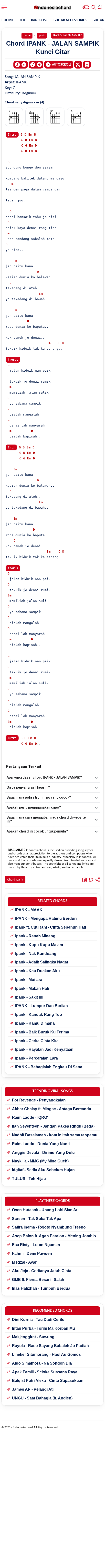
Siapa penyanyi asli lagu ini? (28, 787)
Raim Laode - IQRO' (30, 1117)
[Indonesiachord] (52, 7)
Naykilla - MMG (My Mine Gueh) (40, 1161)
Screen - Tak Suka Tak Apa (36, 1219)
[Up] (36, 65)
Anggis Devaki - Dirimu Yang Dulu (43, 1152)
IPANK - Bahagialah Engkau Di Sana (48, 1067)
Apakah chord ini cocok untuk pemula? (37, 831)
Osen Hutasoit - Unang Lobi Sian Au (45, 1210)
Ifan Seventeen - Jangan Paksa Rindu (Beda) (53, 1126)
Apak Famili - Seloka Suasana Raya (44, 1372)
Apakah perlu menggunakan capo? (34, 807)
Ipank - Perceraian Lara (36, 1058)
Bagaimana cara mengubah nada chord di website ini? (46, 819)
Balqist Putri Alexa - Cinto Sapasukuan (48, 1380)
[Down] (20, 65)
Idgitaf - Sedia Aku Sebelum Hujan (43, 1170)
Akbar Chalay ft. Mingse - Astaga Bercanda (51, 1109)
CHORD (7, 20)
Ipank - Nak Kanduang (35, 953)
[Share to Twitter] (91, 879)
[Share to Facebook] (84, 879)
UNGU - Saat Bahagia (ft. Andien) (42, 1398)
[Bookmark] (87, 64)
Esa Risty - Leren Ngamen (36, 1245)
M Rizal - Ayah (25, 1262)
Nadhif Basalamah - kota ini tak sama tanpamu (54, 1135)
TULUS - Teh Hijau (29, 1179)
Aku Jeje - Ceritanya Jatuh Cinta (41, 1271)
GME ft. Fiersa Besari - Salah (38, 1280)
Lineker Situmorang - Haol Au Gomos (46, 1354)
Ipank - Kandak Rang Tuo (38, 1014)
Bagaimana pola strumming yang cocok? (39, 797)
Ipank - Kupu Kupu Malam (39, 945)
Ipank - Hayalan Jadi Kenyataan (44, 1049)
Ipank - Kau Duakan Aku (37, 971)
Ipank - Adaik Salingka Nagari (42, 962)
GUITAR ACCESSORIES (69, 20)
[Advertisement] (52, 1540)
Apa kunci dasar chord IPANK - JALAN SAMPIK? (44, 777)
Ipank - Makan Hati (32, 988)
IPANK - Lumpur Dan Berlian (41, 1006)
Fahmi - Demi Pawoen (32, 1253)
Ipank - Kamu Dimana (35, 1023)
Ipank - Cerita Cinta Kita (37, 1041)
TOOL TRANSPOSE (33, 20)
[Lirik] (78, 65)
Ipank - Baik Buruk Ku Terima (42, 1032)
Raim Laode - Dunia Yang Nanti (41, 1144)
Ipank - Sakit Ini (29, 997)
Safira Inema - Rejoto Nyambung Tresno (49, 1227)
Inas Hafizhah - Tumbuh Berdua (41, 1288)
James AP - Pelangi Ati (32, 1389)
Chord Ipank (15, 879)
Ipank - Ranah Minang (35, 936)
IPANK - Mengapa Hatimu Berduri (46, 918)
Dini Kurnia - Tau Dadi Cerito (38, 1320)
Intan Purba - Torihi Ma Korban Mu (43, 1328)
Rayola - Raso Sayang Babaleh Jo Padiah (50, 1346)
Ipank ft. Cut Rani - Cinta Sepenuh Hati (50, 927)
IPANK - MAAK (28, 910)
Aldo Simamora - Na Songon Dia (42, 1363)
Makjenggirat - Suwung (33, 1337)
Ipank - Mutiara (28, 980)
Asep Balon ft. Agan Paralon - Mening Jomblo (54, 1236)
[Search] (94, 7)
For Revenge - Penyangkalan (39, 1100)
